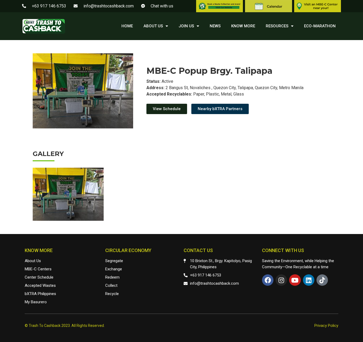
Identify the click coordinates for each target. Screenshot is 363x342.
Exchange (113, 269)
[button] (166, 109)
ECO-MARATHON (320, 26)
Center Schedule (39, 277)
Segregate (114, 260)
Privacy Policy (326, 325)
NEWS (215, 26)
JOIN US (186, 26)
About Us (33, 260)
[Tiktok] (322, 280)
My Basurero (36, 302)
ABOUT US (153, 26)
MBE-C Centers (38, 269)
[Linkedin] (308, 280)
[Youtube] (295, 280)
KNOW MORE (243, 26)
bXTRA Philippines (40, 293)
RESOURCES (277, 26)
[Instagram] (281, 280)
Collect (111, 285)
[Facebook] (267, 280)
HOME (127, 26)
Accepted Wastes (40, 285)
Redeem (112, 277)
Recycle (112, 293)
